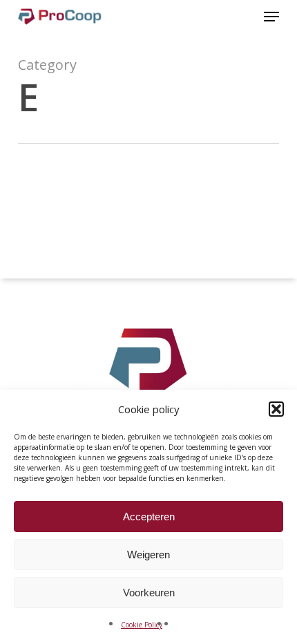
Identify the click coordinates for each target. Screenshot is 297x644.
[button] (276, 409)
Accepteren (149, 516)
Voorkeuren (149, 592)
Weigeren (148, 554)
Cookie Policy (141, 624)
